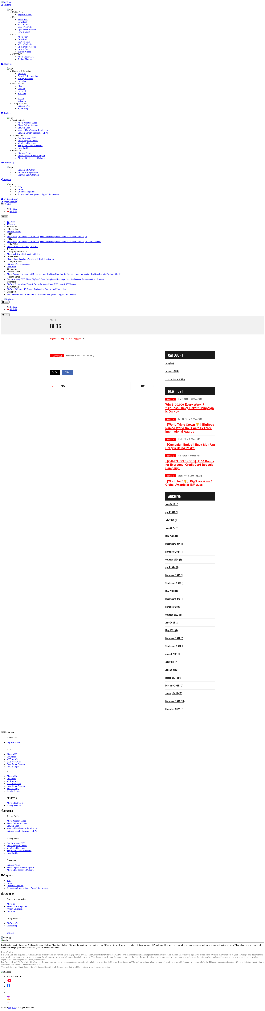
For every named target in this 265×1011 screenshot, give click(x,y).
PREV (62, 386)
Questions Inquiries (26, 192)
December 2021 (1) (174, 638)
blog (62, 338)
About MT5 (23, 19)
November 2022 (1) (174, 606)
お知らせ (169, 363)
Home (12, 221)
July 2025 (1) (171, 520)
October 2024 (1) (173, 559)
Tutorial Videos (24, 52)
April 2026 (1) (171, 512)
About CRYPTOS (26, 57)
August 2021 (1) (172, 654)
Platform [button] (7, 5)
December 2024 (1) (174, 543)
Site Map (11, 266)
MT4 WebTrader (25, 44)
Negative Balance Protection (30, 145)
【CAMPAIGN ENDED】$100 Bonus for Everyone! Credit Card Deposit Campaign (189, 464)
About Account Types (27, 123)
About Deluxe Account (28, 125)
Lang (6, 302)
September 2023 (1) (174, 583)
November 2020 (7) (174, 709)
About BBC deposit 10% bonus (31, 158)
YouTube (22, 93)
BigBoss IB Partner (26, 170)
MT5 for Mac (24, 24)
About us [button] (7, 64)
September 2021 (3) (174, 646)
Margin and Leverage (27, 143)
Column (21, 88)
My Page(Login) (10, 199)
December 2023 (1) (174, 575)
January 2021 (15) (173, 693)
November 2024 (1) (174, 551)
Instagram (22, 101)
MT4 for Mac (24, 42)
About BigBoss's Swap (28, 140)
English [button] (7, 204)
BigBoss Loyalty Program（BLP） (33, 133)
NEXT (143, 386)
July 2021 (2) (171, 662)
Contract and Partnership (28, 175)
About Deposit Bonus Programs (21, 867)
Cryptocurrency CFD (27, 138)
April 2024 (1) (171, 567)
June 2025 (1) (171, 528)
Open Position (24, 148)
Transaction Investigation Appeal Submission (38, 194)
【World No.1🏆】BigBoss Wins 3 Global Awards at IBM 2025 (188, 482)
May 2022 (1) (171, 630)
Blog (20, 86)
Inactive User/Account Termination (33, 130)
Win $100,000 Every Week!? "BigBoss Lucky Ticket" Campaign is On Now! (189, 408)
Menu (4, 217)
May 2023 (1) (171, 591)
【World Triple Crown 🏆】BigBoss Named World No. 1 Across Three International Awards (189, 428)
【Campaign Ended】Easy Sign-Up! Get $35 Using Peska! (190, 446)
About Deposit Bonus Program (31, 155)
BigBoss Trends (25, 14)
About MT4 (23, 37)
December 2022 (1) (174, 599)
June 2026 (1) (171, 504)
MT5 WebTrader (25, 27)
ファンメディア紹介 (175, 379)
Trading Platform (25, 59)
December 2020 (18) (175, 701)
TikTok (21, 98)
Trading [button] (7, 113)
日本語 (13, 211)
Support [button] (7, 179)
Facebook (22, 91)
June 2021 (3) (171, 669)
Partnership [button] (9, 163)
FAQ (20, 187)
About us (22, 73)
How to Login (24, 32)
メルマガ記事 (75, 338)
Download (22, 22)
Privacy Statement (25, 78)
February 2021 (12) (174, 685)
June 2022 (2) (171, 622)
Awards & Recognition (28, 76)
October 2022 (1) (173, 614)
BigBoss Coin (24, 128)
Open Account (10, 202)
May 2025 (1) (171, 536)
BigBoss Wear (24, 106)
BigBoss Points (24, 153)
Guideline (22, 81)
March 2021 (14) (173, 677)
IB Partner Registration (28, 172)
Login (12, 224)
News (20, 189)
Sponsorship (23, 108)
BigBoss (53, 338)
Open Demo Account (27, 29)
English (13, 209)
